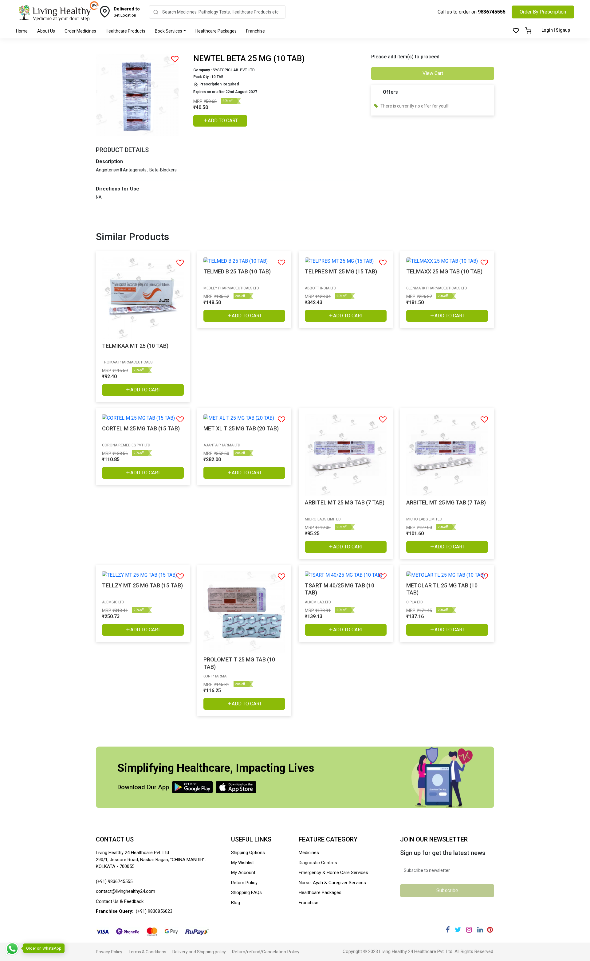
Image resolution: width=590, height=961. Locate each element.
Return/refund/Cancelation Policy (265, 952)
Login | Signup (555, 30)
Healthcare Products (125, 31)
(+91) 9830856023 (154, 911)
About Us (46, 31)
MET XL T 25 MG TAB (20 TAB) (241, 428)
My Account (243, 872)
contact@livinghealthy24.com (125, 891)
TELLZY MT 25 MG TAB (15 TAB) (142, 585)
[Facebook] (448, 930)
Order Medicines (80, 31)
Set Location (127, 12)
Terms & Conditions (147, 951)
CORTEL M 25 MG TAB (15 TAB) (141, 428)
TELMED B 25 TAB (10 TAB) (237, 271)
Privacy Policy (109, 951)
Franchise (255, 31)
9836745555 (491, 12)
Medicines (309, 852)
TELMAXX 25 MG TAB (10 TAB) (444, 271)
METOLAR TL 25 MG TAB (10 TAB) (442, 589)
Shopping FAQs (246, 892)
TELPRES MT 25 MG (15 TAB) (341, 271)
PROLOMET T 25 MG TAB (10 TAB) (239, 663)
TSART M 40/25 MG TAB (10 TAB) (339, 589)
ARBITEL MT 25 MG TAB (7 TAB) (344, 502)
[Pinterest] (490, 930)
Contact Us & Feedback (120, 901)
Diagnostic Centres (318, 862)
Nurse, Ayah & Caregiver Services (332, 882)
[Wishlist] (516, 31)
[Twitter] (458, 930)
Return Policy (244, 882)
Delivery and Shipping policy (199, 951)
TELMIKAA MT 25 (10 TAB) (135, 346)
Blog (235, 902)
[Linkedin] (480, 930)
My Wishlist (242, 862)
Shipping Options (248, 852)
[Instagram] (469, 930)
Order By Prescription (543, 12)
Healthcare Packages (216, 31)
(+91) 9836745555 (114, 881)
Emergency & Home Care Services (333, 872)
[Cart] (528, 31)
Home (22, 31)
